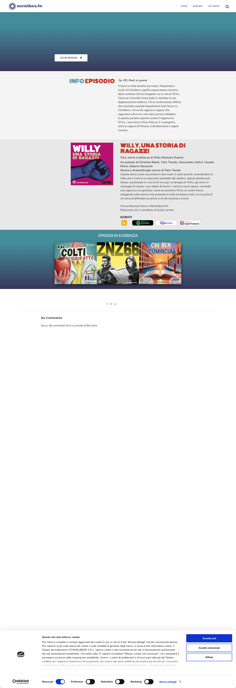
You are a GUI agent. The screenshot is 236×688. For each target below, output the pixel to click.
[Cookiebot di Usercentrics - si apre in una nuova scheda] (21, 681)
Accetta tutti (209, 638)
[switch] (90, 681)
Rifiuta (209, 657)
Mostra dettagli (168, 681)
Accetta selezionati (209, 647)
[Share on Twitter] (111, 304)
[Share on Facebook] (107, 304)
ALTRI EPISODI (68, 57)
